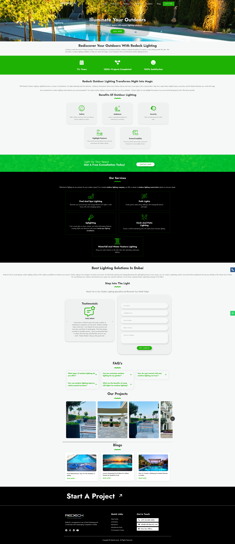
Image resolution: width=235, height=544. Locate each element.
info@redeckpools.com (149, 524)
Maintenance (114, 525)
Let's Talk (168, 3)
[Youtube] (77, 530)
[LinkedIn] (74, 530)
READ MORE (71, 478)
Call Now (117, 31)
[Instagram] (70, 530)
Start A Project (91, 496)
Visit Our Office (146, 529)
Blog (159, 3)
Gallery (127, 3)
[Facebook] (66, 530)
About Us (114, 3)
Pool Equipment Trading (117, 530)
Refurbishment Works (116, 527)
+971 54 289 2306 (147, 520)
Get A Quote (144, 348)
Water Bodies (114, 519)
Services (138, 3)
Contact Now (145, 164)
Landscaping (114, 522)
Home (104, 3)
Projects (149, 3)
